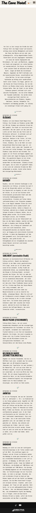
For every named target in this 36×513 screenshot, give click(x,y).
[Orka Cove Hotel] (13, 2)
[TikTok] (16, 505)
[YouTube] (20, 505)
